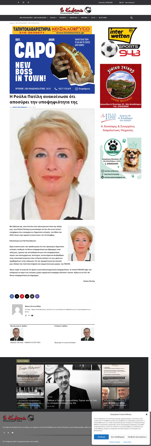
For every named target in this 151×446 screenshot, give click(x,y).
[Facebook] (18, 2)
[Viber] (37, 296)
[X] (28, 2)
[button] (146, 414)
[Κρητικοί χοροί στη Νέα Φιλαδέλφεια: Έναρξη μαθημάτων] (115, 375)
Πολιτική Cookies (114, 442)
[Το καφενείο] (75, 10)
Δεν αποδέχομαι (117, 437)
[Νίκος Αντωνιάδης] (17, 310)
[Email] (27, 296)
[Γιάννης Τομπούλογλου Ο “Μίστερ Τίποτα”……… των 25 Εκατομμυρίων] (115, 398)
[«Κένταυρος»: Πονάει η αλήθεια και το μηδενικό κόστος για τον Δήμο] (30, 398)
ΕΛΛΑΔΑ (50, 397)
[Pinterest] (22, 296)
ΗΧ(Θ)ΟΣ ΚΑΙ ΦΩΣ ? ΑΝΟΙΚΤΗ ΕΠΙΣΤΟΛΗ (25, 343)
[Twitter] (8, 432)
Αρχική (12, 23)
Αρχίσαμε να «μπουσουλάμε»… (65, 343)
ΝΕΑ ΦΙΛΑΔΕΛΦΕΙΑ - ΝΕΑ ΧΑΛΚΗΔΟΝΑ (27, 23)
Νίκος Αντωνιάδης (20, 107)
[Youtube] (32, 315)
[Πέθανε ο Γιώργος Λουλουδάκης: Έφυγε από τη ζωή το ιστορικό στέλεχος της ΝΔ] (73, 387)
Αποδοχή (101, 437)
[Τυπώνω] (32, 296)
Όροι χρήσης (127, 442)
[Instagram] (23, 2)
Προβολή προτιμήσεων (137, 437)
